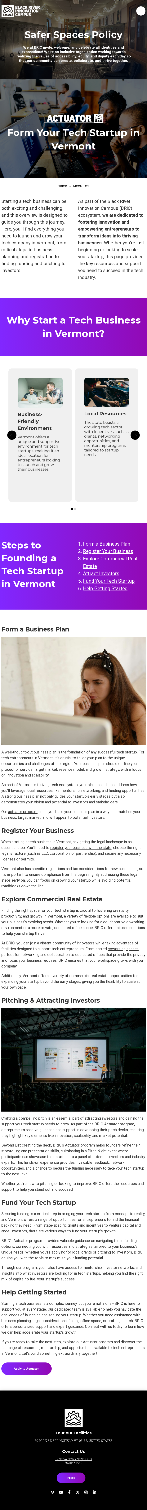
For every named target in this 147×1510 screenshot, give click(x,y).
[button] (140, 11)
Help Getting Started (105, 588)
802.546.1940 (73, 1463)
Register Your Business (108, 551)
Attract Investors (101, 573)
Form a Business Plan (106, 544)
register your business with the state (80, 847)
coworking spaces (123, 949)
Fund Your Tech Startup (109, 581)
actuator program (23, 811)
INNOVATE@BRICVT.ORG (73, 1459)
